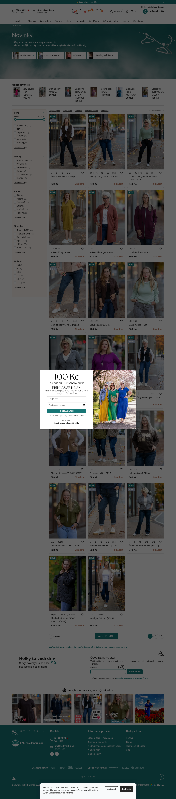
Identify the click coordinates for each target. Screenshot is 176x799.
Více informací (67, 793)
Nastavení (111, 789)
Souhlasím (126, 789)
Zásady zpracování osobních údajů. (66, 423)
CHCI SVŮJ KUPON (67, 411)
